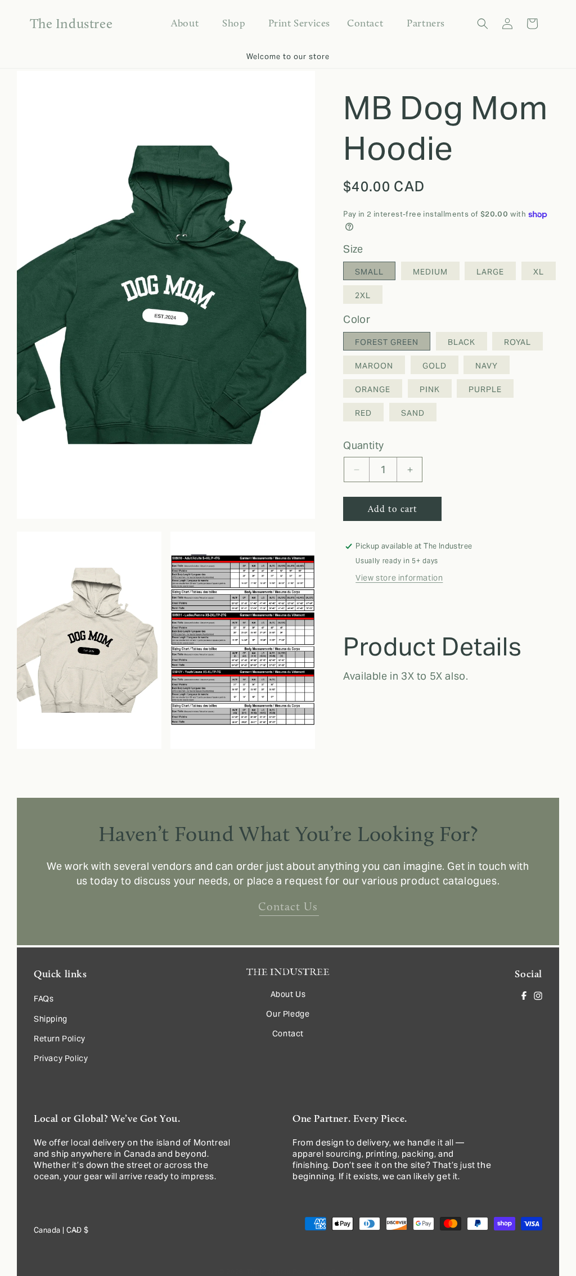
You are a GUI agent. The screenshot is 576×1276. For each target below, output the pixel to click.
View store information (399, 578)
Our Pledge (287, 1014)
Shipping (51, 1019)
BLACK (461, 342)
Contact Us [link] (288, 906)
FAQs (43, 999)
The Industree (269, 1271)
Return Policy (60, 1039)
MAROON (374, 366)
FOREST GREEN (386, 342)
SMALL (369, 272)
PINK (430, 389)
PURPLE (485, 389)
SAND (413, 413)
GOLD (434, 366)
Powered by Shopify (324, 1271)
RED (363, 413)
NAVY (486, 366)
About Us (288, 994)
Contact (288, 1033)
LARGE (490, 272)
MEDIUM (430, 272)
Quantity (363, 445)
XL (538, 272)
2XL (363, 295)
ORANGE (372, 389)
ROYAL (517, 342)
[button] (233, 23)
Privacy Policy (61, 1058)
